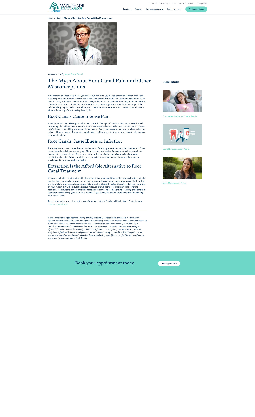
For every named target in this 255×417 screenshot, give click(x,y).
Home (50, 18)
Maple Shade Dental (74, 74)
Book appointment (169, 263)
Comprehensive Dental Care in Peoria (180, 116)
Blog (58, 18)
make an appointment (58, 204)
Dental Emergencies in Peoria (176, 148)
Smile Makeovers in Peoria (174, 183)
